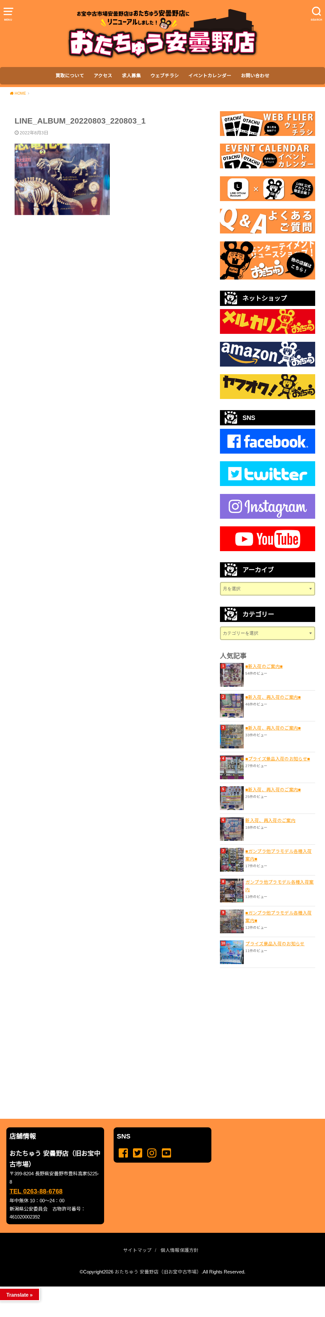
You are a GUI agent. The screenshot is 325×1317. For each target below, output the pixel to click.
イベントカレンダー (210, 75)
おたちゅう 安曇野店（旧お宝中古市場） (158, 1271)
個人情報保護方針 (180, 1250)
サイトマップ (137, 1250)
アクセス (103, 75)
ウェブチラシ (164, 75)
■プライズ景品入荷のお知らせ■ (277, 758)
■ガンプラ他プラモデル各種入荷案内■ (278, 855)
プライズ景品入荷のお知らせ (275, 943)
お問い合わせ (255, 75)
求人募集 (131, 75)
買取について (70, 75)
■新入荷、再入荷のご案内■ (273, 697)
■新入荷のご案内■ (263, 666)
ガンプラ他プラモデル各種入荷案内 (279, 886)
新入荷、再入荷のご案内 (270, 820)
